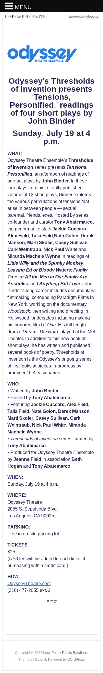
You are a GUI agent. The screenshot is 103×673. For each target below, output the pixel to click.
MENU (23, 7)
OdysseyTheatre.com (29, 583)
